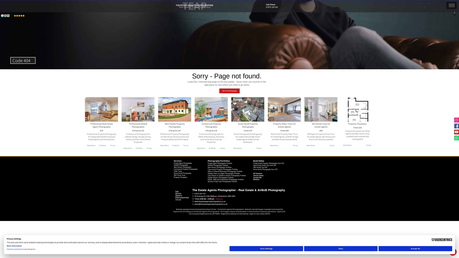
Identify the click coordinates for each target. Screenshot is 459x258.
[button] (455, 13)
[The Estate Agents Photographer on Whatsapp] (456, 138)
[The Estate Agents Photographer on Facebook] (456, 126)
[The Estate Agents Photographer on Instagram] (456, 120)
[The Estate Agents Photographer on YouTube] (456, 132)
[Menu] (451, 5)
